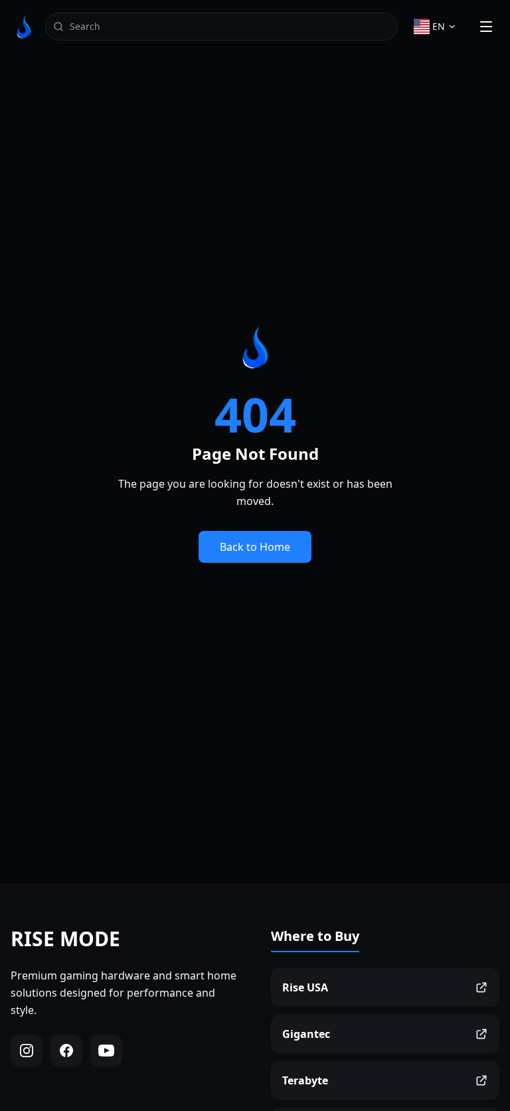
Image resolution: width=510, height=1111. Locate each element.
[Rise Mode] (24, 26)
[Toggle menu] (486, 26)
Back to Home (255, 547)
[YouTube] (106, 1050)
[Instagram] (26, 1050)
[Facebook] (66, 1050)
